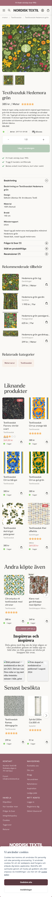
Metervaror (10, 363)
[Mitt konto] (42, 10)
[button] (14, 671)
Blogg (29, 775)
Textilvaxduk (16, 18)
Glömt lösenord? (34, 811)
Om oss (30, 770)
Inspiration (31, 789)
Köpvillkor (7, 802)
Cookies (6, 820)
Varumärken (32, 780)
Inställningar (26, 890)
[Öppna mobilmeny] (4, 10)
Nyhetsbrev (32, 784)
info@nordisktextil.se (11, 779)
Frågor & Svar (9, 811)
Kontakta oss (33, 766)
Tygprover (7, 825)
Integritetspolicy (10, 816)
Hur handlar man (10, 807)
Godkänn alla (26, 882)
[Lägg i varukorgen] (46, 284)
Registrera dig (33, 807)
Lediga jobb (32, 793)
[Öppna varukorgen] (48, 10)
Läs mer (5, 126)
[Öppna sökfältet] (9, 10)
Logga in (30, 802)
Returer (6, 829)
